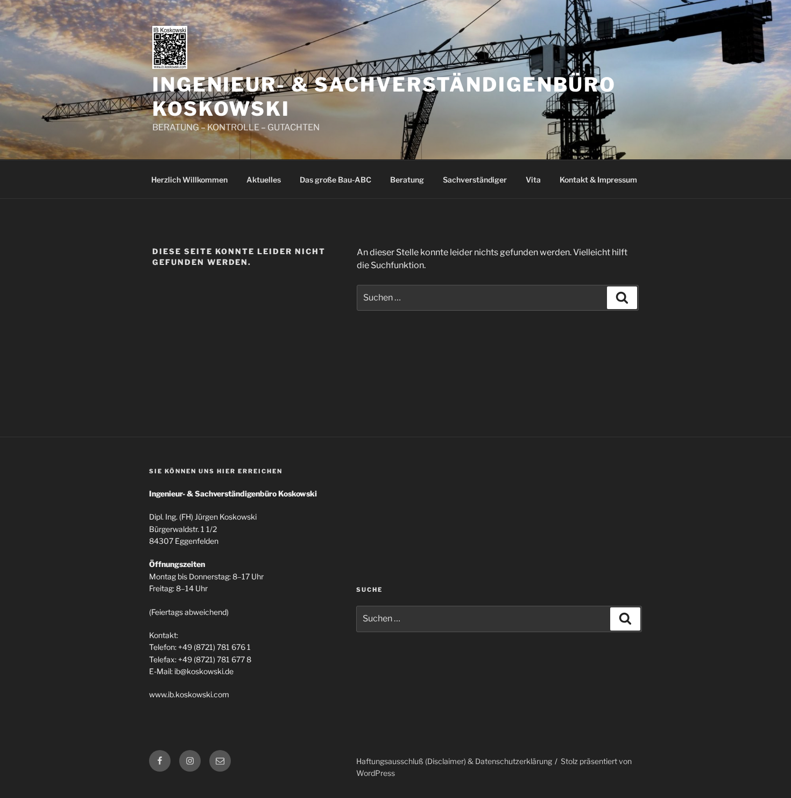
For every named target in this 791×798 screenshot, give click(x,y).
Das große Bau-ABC (335, 179)
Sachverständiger (475, 179)
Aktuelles (263, 179)
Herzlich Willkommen (189, 179)
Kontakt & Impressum (598, 179)
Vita (533, 179)
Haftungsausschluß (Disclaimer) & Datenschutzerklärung (454, 761)
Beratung (407, 179)
